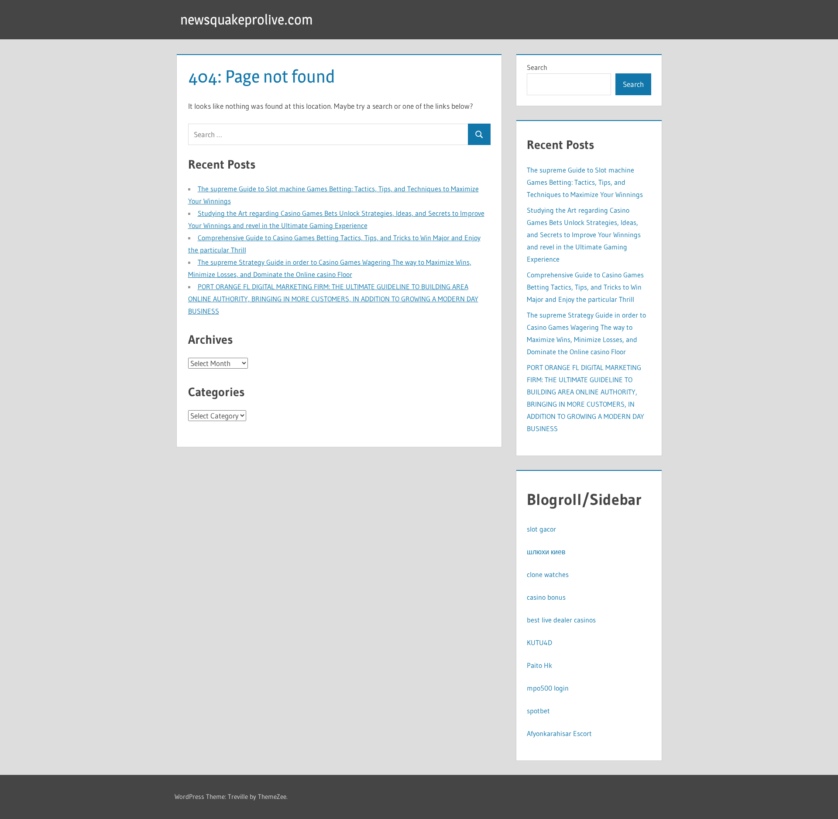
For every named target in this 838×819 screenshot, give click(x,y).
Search (537, 67)
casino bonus (546, 597)
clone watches (548, 574)
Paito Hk (539, 665)
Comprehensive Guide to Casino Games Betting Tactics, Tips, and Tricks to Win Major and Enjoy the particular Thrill (585, 287)
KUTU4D (539, 642)
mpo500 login (548, 688)
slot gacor (541, 529)
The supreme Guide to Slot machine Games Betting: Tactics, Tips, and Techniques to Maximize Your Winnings (585, 182)
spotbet (538, 710)
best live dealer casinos (561, 619)
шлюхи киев (546, 551)
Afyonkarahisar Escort (559, 733)
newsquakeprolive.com (246, 19)
